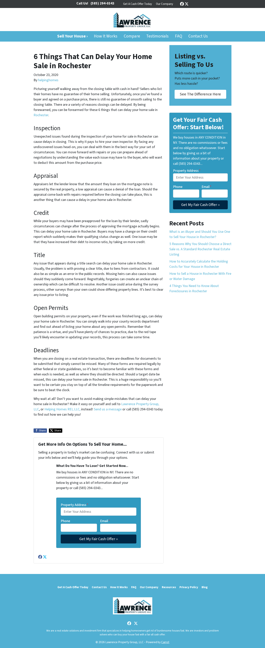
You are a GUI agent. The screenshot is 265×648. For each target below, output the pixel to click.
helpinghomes (48, 80)
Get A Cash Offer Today (137, 4)
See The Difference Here (200, 94)
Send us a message (108, 409)
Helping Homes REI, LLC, (62, 409)
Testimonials (157, 36)
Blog (205, 587)
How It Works (105, 36)
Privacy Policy (188, 587)
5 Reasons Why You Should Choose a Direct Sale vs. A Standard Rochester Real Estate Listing (200, 249)
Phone (65, 521)
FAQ (178, 36)
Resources (169, 587)
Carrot (165, 642)
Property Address (74, 504)
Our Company (164, 4)
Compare (132, 36)
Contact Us (198, 36)
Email (105, 521)
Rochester (41, 115)
